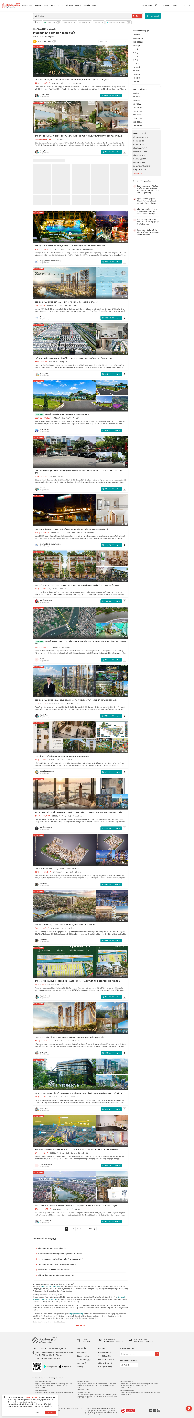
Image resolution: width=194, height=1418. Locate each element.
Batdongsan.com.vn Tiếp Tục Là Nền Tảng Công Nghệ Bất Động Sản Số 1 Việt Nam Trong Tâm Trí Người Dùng (148, 189)
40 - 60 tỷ (136, 78)
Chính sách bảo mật (105, 1363)
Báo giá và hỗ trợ (83, 1356)
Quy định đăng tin (104, 1352)
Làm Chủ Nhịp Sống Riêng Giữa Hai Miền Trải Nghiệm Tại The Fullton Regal (148, 221)
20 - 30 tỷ (136, 71)
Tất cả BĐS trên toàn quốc (46, 29)
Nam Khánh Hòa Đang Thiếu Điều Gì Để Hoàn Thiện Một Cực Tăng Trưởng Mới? (148, 232)
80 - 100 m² (137, 104)
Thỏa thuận (137, 35)
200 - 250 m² (137, 115)
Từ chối (37, 1412)
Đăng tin (187, 5)
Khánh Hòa (140, 152)
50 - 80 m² (136, 100)
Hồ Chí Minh (140, 137)
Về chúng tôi (81, 1352)
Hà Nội (139, 141)
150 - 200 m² (137, 111)
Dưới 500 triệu (138, 38)
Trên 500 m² (137, 126)
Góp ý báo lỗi (81, 1363)
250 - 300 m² (137, 118)
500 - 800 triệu (138, 42)
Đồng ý (50, 1412)
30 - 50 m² (136, 97)
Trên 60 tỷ (136, 81)
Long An (139, 162)
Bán (34, 29)
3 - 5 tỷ (135, 56)
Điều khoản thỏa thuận (106, 1359)
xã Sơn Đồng (53, 1299)
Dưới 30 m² (137, 93)
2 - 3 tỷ (135, 53)
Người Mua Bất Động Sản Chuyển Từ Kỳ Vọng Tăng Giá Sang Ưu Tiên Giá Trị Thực (147, 201)
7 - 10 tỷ (136, 63)
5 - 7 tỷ (135, 60)
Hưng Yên (139, 170)
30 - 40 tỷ (136, 74)
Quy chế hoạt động (104, 1356)
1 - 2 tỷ (135, 49)
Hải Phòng (139, 159)
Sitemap (80, 1367)
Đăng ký (176, 5)
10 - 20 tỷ (136, 67)
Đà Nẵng (139, 144)
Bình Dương (140, 148)
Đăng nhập (165, 5)
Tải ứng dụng (147, 5)
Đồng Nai (139, 155)
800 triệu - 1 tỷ (138, 45)
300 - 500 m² (137, 122)
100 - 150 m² (137, 108)
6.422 (90, 1229)
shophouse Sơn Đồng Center (51, 1286)
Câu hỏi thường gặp (84, 1359)
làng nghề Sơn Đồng (76, 1314)
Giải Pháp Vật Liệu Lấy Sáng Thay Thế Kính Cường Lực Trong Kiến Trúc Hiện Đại (147, 211)
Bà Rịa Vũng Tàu (141, 166)
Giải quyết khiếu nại (105, 1367)
